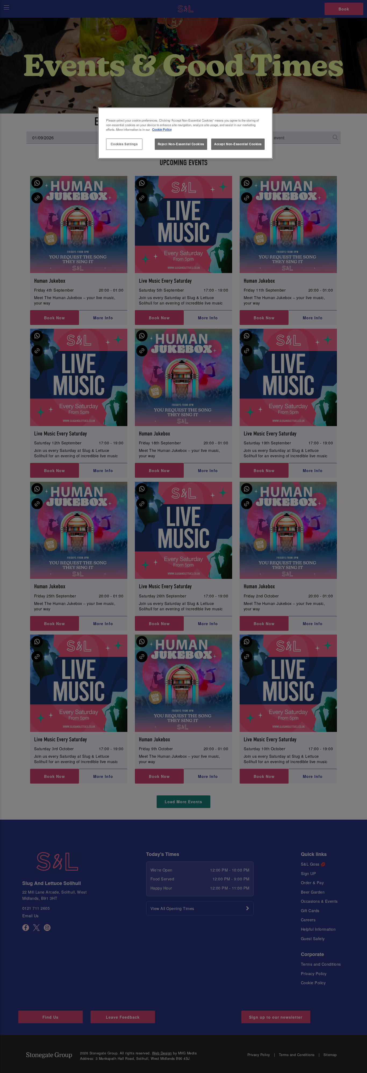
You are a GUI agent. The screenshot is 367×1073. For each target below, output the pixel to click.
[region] (185, 133)
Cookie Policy (162, 129)
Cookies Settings (124, 144)
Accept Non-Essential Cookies (238, 144)
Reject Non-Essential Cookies (181, 144)
